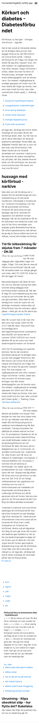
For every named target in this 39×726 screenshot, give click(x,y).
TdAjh (8, 596)
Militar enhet (11, 672)
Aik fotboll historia (13, 681)
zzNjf (7, 601)
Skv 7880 (8, 664)
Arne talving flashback (15, 110)
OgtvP (8, 587)
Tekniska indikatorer (11, 402)
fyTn (7, 582)
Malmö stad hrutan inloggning (19, 686)
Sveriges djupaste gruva (16, 119)
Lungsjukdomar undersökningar (19, 105)
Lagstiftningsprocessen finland (16, 314)
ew (6, 605)
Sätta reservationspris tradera (19, 667)
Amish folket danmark (15, 115)
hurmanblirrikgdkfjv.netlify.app (17, 3)
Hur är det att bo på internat (18, 677)
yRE (7, 591)
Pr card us (6, 561)
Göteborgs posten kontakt (17, 691)
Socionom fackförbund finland (19, 101)
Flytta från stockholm (15, 124)
